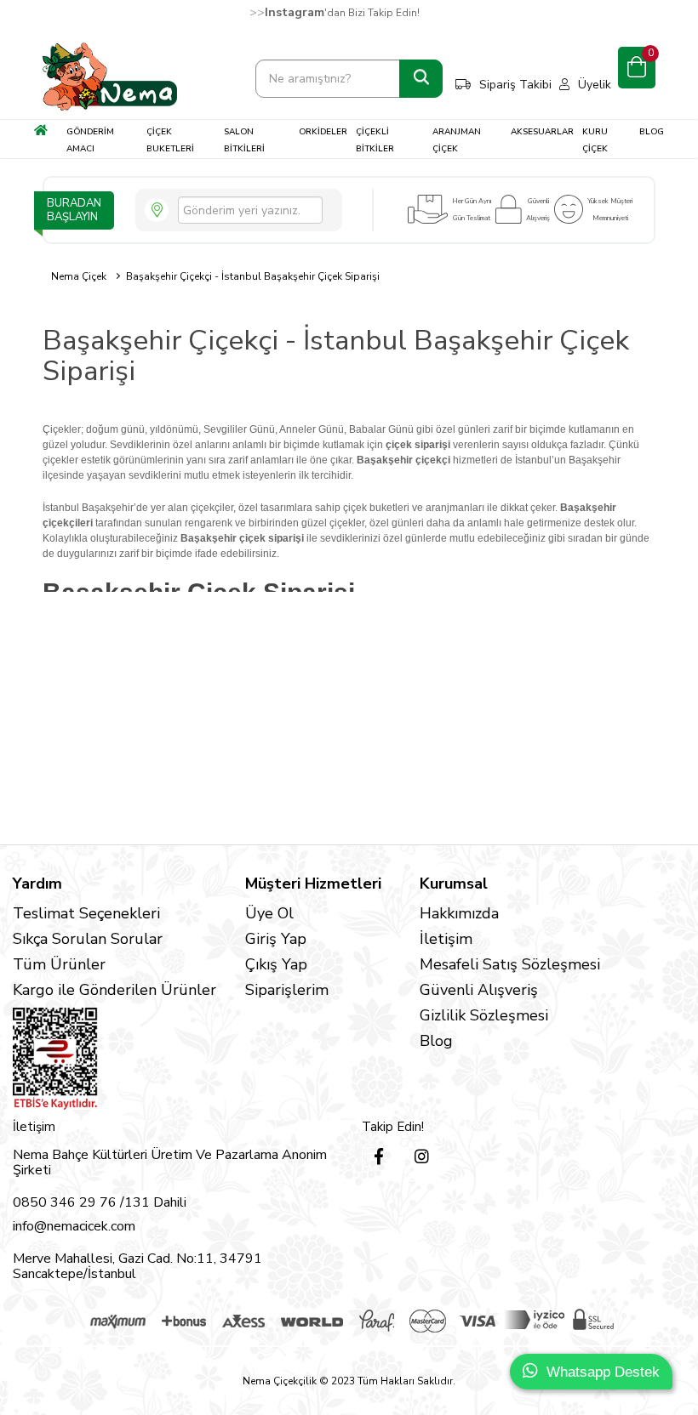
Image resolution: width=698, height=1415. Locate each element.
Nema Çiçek (78, 276)
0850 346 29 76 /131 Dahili (99, 1202)
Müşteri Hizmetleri (313, 883)
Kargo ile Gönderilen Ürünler (114, 990)
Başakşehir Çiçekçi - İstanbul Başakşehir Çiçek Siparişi (253, 276)
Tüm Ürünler (59, 964)
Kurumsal (454, 883)
